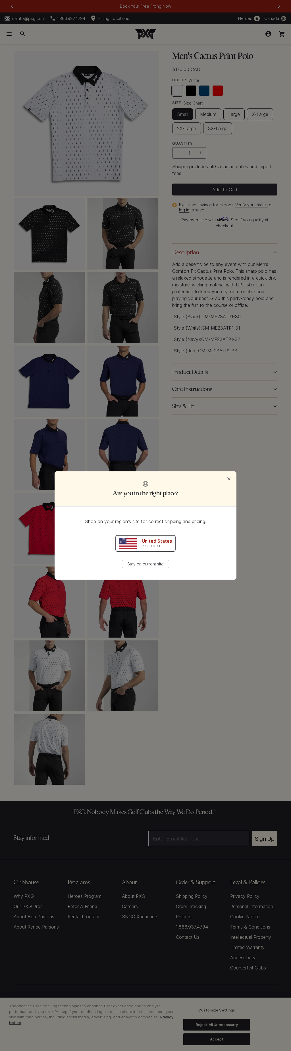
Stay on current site (145, 563)
